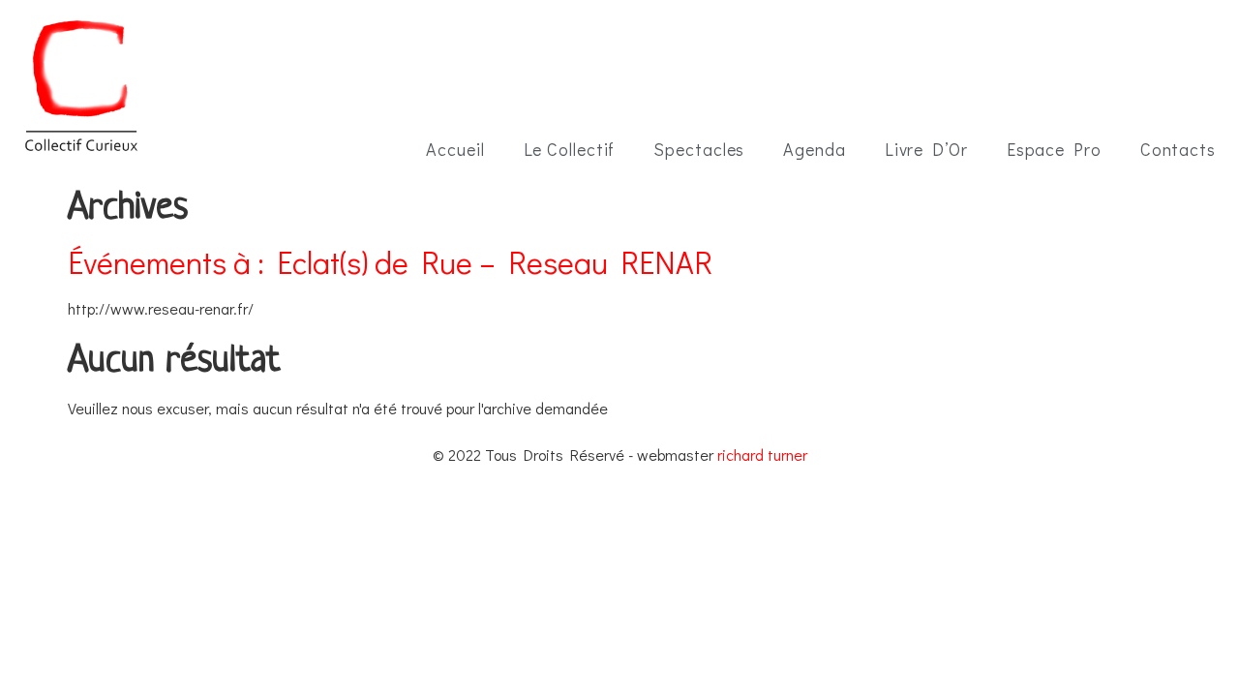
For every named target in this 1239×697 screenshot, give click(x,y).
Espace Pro (1054, 149)
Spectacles (698, 149)
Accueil (455, 149)
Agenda (814, 149)
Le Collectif (570, 149)
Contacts (1178, 149)
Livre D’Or (926, 149)
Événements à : (390, 262)
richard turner (762, 454)
